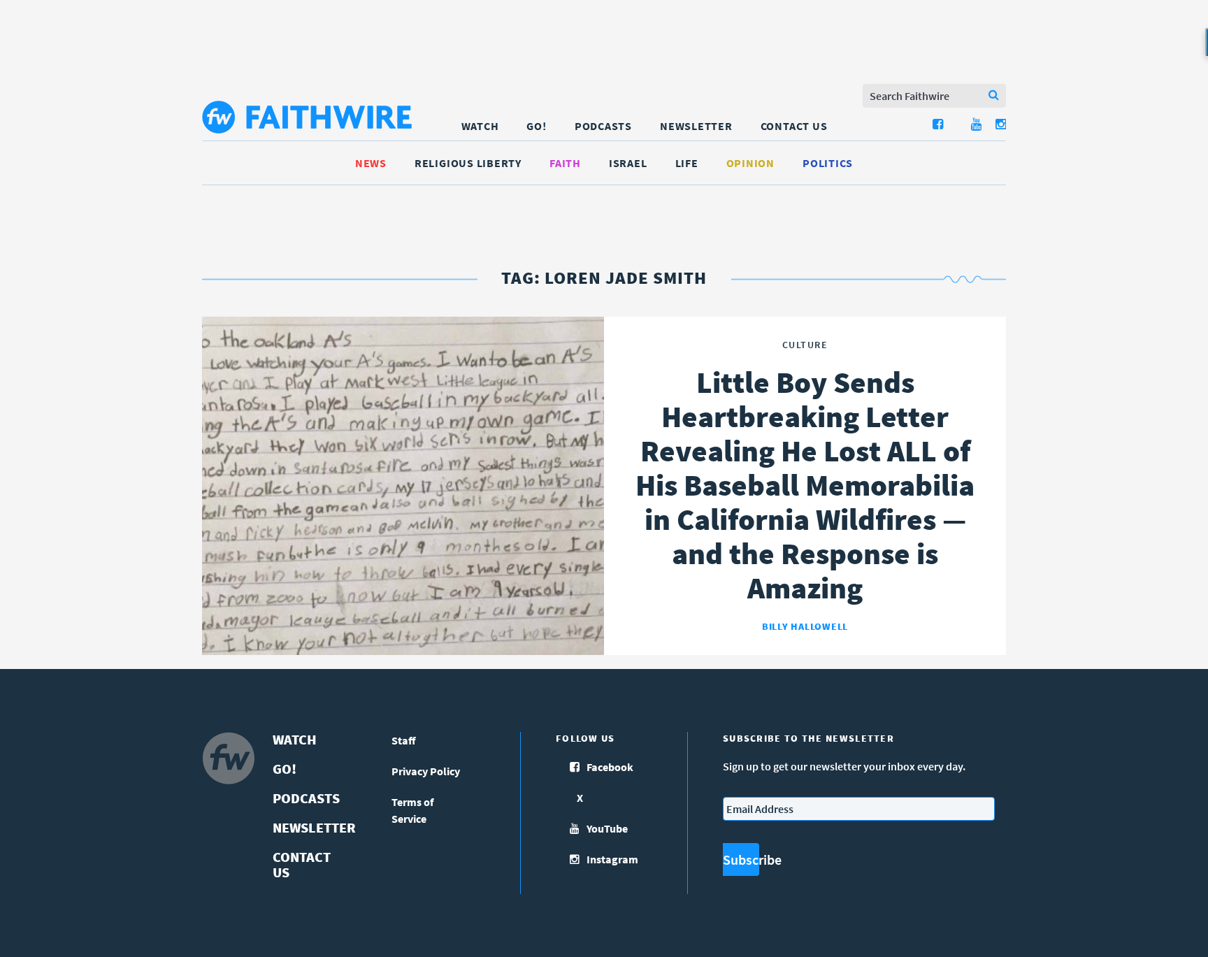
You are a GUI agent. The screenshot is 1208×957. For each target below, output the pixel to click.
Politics (828, 163)
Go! (536, 126)
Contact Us (794, 126)
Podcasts (603, 126)
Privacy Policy (425, 771)
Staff (403, 740)
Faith (565, 163)
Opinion (750, 163)
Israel (628, 163)
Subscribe (741, 859)
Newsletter (696, 126)
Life (686, 163)
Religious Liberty (468, 163)
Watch (480, 126)
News (371, 163)
